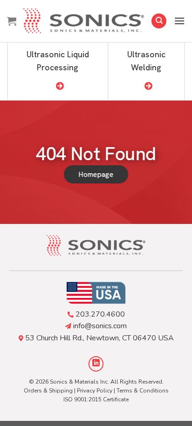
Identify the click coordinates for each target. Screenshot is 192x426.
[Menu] (179, 20)
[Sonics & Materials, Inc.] (83, 21)
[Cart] (11, 21)
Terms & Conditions (143, 390)
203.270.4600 (100, 314)
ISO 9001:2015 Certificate (96, 399)
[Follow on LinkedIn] (96, 364)
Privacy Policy (94, 390)
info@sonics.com (100, 326)
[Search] (158, 21)
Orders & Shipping (48, 390)
